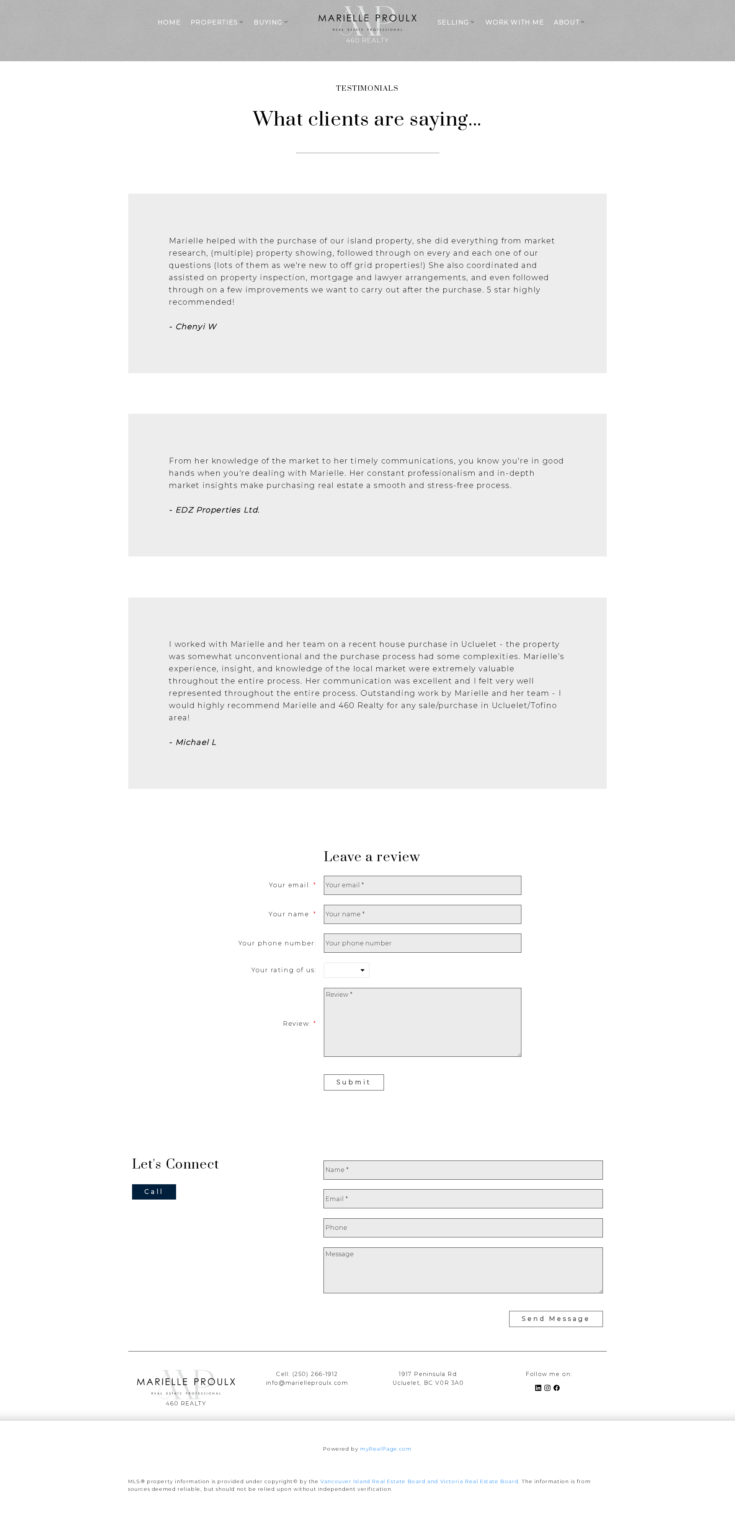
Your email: (291, 885)
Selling (453, 22)
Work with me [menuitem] (514, 22)
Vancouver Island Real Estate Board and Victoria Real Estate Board (419, 1481)
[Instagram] (549, 1389)
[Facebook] (558, 1389)
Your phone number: (277, 943)
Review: (298, 1023)
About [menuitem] (567, 22)
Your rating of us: (284, 970)
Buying (268, 22)
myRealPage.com (386, 1449)
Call (154, 1191)
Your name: (291, 914)
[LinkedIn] (539, 1389)
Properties (214, 22)
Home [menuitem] (169, 22)
